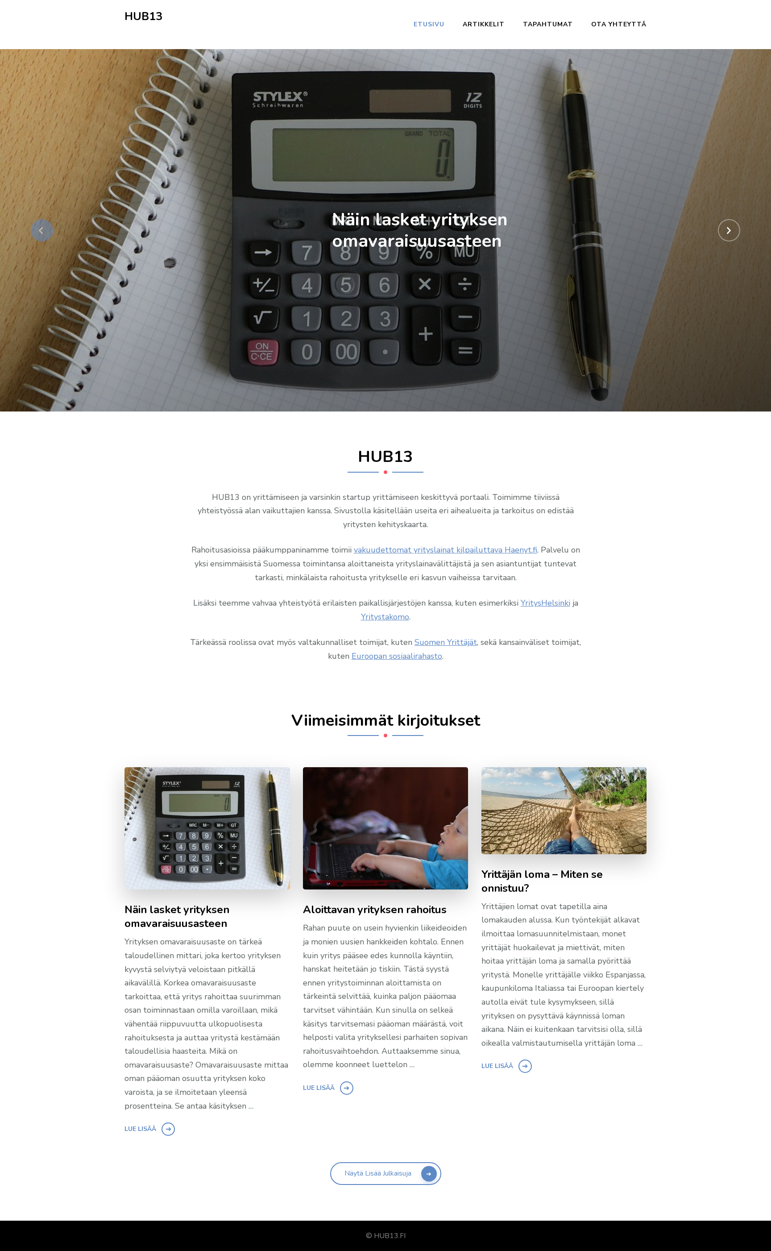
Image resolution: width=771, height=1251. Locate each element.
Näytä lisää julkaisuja (377, 1173)
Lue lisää (140, 1129)
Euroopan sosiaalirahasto (397, 656)
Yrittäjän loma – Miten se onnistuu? (542, 881)
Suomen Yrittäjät (446, 642)
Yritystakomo (385, 616)
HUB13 (143, 16)
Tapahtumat (548, 24)
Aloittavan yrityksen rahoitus (375, 910)
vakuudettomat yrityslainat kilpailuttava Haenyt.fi (445, 549)
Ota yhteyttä (619, 24)
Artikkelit (484, 24)
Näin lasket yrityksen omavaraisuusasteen (420, 230)
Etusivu (429, 24)
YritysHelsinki (545, 603)
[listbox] (385, 230)
